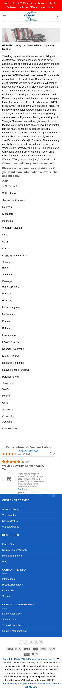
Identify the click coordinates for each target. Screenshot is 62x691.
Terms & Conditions (12, 625)
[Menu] (4, 16)
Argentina (7, 409)
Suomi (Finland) (10, 356)
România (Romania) (13, 363)
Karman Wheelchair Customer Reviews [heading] (29, 447)
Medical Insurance (12, 555)
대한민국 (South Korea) (14, 255)
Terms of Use (43, 683)
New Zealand (9, 428)
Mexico (6, 395)
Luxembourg (9, 335)
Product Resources (12, 584)
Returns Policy (10, 521)
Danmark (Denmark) (13, 349)
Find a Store (8, 544)
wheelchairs (28, 75)
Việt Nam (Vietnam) (12, 227)
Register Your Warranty (14, 550)
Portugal (6, 293)
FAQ (4, 561)
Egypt (5, 267)
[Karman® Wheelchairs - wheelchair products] (31, 16)
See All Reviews (29, 451)
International (8, 579)
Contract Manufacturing (14, 631)
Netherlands (8, 314)
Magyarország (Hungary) (15, 370)
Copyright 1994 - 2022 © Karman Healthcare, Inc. (28, 659)
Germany (7, 300)
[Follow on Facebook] (21, 642)
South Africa (8, 274)
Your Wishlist (9, 515)
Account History (10, 509)
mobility (47, 56)
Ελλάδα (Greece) (11, 342)
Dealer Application (12, 613)
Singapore (7, 214)
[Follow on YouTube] (41, 642)
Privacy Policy (10, 683)
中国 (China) (9, 193)
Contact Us (8, 590)
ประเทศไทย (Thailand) (14, 200)
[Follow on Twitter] (31, 642)
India (5, 234)
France (6, 321)
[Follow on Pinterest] (36, 642)
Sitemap (6, 596)
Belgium (6, 328)
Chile (5, 402)
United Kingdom (11, 307)
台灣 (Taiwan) (9, 186)
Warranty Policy (10, 526)
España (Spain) (10, 286)
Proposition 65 (27, 683)
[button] (50, 453)
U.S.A (5, 389)
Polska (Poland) (10, 376)
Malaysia (7, 207)
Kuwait (6, 248)
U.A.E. (5, 241)
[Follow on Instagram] (26, 642)
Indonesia (7, 221)
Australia (7, 421)
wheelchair (51, 172)
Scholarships (9, 619)
